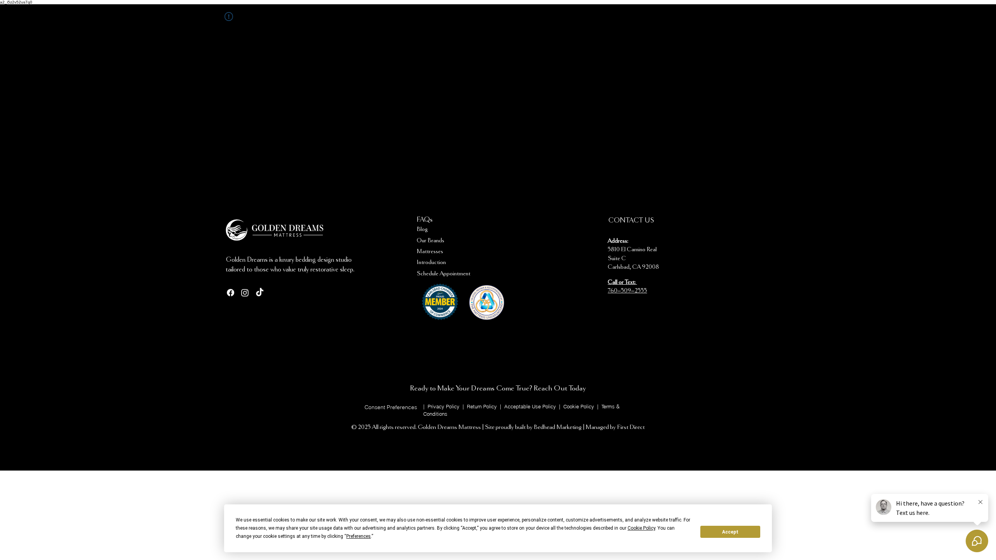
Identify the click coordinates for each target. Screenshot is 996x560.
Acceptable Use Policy (531, 406)
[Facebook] (230, 293)
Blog (422, 229)
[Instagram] (245, 293)
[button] (390, 407)
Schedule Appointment (443, 274)
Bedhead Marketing (558, 427)
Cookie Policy (579, 406)
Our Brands (430, 241)
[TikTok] (260, 293)
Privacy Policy (443, 406)
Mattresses (430, 251)
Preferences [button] (358, 536)
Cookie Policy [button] (641, 528)
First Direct (631, 427)
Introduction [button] (431, 262)
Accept (730, 532)
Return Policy (482, 406)
